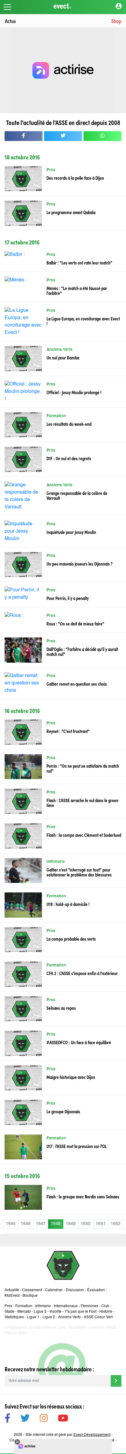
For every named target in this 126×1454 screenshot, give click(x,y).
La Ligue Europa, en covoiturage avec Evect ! (83, 321)
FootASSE (77, 1328)
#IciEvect (12, 1296)
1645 (11, 1224)
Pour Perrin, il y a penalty (67, 597)
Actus (10, 21)
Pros (50, 170)
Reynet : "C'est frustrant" (68, 730)
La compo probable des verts (71, 938)
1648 (56, 1224)
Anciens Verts (59, 350)
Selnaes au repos (61, 1007)
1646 (26, 1224)
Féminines (89, 1306)
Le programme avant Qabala (70, 212)
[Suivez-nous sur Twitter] (25, 1419)
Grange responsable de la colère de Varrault (76, 495)
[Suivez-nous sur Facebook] (7, 1419)
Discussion (75, 1290)
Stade (9, 1312)
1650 (86, 1224)
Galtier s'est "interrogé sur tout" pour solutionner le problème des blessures (79, 872)
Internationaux (66, 1306)
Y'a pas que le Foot (80, 1312)
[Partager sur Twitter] (63, 136)
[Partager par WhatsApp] (102, 136)
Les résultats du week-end (68, 423)
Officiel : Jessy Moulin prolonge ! (74, 392)
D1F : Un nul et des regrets (68, 458)
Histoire (105, 1312)
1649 (71, 1224)
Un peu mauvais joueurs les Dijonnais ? (79, 563)
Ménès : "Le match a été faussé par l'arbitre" (76, 290)
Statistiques (14, 1317)
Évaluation (96, 1290)
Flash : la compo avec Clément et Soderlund (83, 834)
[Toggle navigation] (7, 7)
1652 (115, 1224)
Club (105, 1306)
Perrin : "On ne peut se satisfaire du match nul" (82, 768)
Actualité (12, 1290)
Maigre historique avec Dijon (70, 1076)
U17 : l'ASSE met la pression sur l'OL (76, 1145)
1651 (101, 1224)
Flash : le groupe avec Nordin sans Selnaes (82, 1196)
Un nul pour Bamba (62, 357)
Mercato (24, 1312)
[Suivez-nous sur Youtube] (63, 1419)
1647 (41, 1224)
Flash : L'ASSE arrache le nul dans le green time (82, 802)
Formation (56, 416)
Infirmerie (55, 862)
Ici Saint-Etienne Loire (47, 1328)
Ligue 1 (33, 1317)
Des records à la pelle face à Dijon (75, 177)
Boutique (30, 1296)
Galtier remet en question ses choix (76, 683)
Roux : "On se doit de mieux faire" (75, 623)
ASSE (111, 1328)
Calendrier (54, 1290)
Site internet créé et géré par (67, 1435)
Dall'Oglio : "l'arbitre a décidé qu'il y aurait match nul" (82, 651)
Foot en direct (16, 1333)
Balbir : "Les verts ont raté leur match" (79, 262)
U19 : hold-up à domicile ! (68, 903)
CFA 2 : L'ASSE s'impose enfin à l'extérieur (82, 972)
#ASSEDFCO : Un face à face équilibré (78, 1042)
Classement (32, 1290)
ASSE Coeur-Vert (98, 1317)
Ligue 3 (40, 1312)
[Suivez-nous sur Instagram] (44, 1419)
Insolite (55, 1312)
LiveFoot (96, 1328)
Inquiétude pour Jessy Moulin (71, 531)
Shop (116, 21)
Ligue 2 (49, 1317)
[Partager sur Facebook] (24, 136)
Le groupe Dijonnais (63, 1111)
